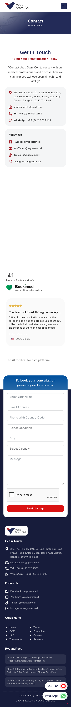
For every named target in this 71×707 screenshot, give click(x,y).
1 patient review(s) (25, 280)
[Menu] (64, 6)
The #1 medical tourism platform (28, 360)
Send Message (35, 508)
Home (31, 25)
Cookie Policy (26, 695)
